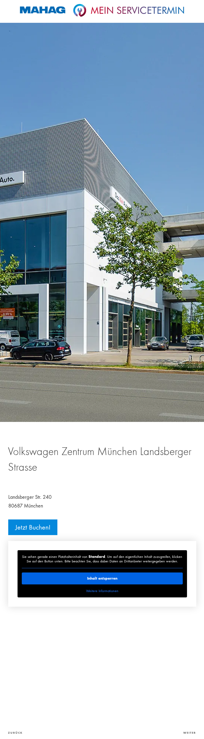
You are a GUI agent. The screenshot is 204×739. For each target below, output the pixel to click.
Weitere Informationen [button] (102, 591)
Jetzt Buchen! (32, 527)
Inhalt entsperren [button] (102, 578)
